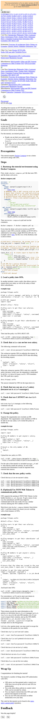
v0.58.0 (3, 20)
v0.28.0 (3, 29)
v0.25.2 (19, 29)
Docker (14, 50)
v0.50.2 (14, 22)
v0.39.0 (8, 25)
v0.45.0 (8, 23)
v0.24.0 (24, 29)
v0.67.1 (19, 16)
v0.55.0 (19, 20)
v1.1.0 (29, 14)
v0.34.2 (3, 27)
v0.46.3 (3, 23)
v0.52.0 (3, 22)
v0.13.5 (19, 33)
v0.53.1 (30, 20)
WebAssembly (15, 61)
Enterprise (4, 65)
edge (34, 33)
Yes (3, 717)
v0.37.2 (19, 25)
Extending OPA (6, 41)
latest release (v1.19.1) (29, 5)
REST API (15, 41)
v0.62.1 (14, 18)
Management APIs (14, 56)
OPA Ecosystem (30, 63)
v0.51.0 (8, 22)
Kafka (3, 52)
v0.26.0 (14, 29)
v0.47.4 (30, 22)
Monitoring (13, 58)
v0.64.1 (3, 18)
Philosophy (20, 35)
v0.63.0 (8, 18)
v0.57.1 (8, 20)
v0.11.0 (30, 33)
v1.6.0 (5, 14)
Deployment (5, 58)
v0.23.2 (30, 29)
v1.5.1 (11, 14)
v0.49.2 (19, 22)
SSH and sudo (10, 52)
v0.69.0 (8, 16)
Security (20, 58)
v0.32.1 (14, 27)
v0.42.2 (24, 23)
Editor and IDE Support (28, 61)
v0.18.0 (24, 31)
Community (17, 92)
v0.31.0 (19, 27)
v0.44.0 (14, 23)
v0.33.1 (8, 27)
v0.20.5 (14, 31)
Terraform (18, 52)
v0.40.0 (3, 25)
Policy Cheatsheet (7, 39)
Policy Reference (29, 37)
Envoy (24, 52)
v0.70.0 (3, 16)
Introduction (12, 35)
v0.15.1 (8, 33)
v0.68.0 (14, 16)
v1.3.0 (20, 14)
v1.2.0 (25, 14)
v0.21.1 (8, 31)
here (13, 235)
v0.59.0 (30, 18)
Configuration (25, 56)
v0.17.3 (30, 31)
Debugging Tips (31, 46)
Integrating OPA (27, 39)
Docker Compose (20, 156)
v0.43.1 (19, 23)
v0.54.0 (24, 20)
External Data (17, 39)
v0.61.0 (19, 18)
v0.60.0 (24, 18)
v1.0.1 (34, 14)
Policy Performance (7, 37)
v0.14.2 (14, 33)
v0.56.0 (14, 20)
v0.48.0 (24, 22)
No (8, 717)
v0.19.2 (19, 31)
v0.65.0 (30, 16)
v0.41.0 (30, 23)
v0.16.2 (3, 33)
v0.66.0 (24, 16)
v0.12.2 (24, 33)
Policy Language (30, 35)
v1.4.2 (16, 14)
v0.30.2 (24, 27)
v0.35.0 (30, 25)
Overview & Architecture (17, 44)
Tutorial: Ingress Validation (16, 46)
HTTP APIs (21, 50)
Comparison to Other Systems (10, 63)
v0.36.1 (24, 25)
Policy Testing (19, 37)
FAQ (22, 63)
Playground (4, 101)
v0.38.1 (14, 25)
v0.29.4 (30, 27)
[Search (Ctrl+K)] (4, 97)
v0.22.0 (3, 31)
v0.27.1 (8, 29)
